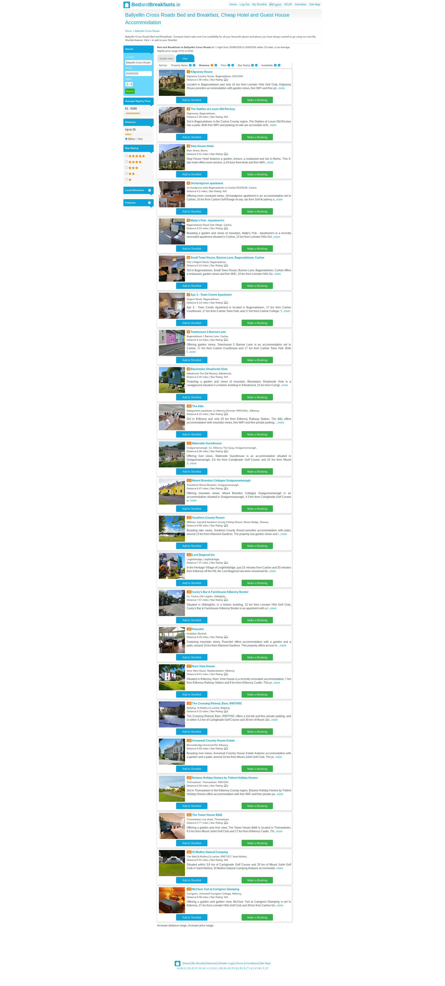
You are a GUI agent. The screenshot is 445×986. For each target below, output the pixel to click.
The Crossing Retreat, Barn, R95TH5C (217, 703)
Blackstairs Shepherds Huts (209, 369)
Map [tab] (185, 58)
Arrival (128, 67)
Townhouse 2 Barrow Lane (208, 331)
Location (130, 57)
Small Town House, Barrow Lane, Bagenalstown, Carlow (227, 257)
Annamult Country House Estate (213, 740)
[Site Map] (264, 963)
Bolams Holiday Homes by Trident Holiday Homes (225, 777)
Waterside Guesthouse (207, 443)
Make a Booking (257, 100)
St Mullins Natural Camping (210, 852)
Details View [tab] (166, 58)
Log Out (244, 4)
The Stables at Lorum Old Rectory (213, 108)
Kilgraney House (202, 71)
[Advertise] (212, 963)
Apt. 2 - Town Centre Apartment (211, 294)
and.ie (155, 4)
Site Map (314, 4)
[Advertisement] (306, 97)
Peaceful (198, 629)
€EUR (288, 4)
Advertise (300, 4)
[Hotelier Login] (227, 963)
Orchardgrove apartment (207, 183)
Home (233, 4)
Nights (128, 78)
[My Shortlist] (198, 963)
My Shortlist (259, 4)
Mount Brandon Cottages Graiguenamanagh (221, 480)
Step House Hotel (202, 146)
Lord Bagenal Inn (203, 554)
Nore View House (203, 666)
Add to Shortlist (191, 100)
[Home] (187, 963)
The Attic (198, 406)
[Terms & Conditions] (247, 963)
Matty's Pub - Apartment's (207, 220)
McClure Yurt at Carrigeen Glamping (215, 889)
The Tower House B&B (207, 814)
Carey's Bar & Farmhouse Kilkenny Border (220, 591)
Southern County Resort (208, 517)
